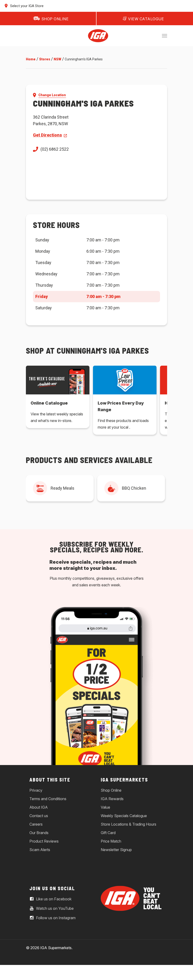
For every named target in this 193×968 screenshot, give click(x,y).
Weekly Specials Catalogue (124, 815)
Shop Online (111, 790)
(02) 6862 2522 (54, 149)
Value (105, 807)
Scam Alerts (39, 849)
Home (31, 59)
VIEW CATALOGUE (146, 19)
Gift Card (108, 832)
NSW (57, 59)
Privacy (35, 790)
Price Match (111, 841)
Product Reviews (44, 841)
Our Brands (38, 832)
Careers (36, 824)
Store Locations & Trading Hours (128, 824)
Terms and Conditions (47, 798)
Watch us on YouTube (54, 908)
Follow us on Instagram (55, 918)
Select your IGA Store (26, 6)
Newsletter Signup (116, 849)
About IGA (38, 807)
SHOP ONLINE (55, 19)
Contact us (38, 815)
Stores (44, 59)
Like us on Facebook (53, 899)
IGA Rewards (112, 798)
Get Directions (47, 134)
